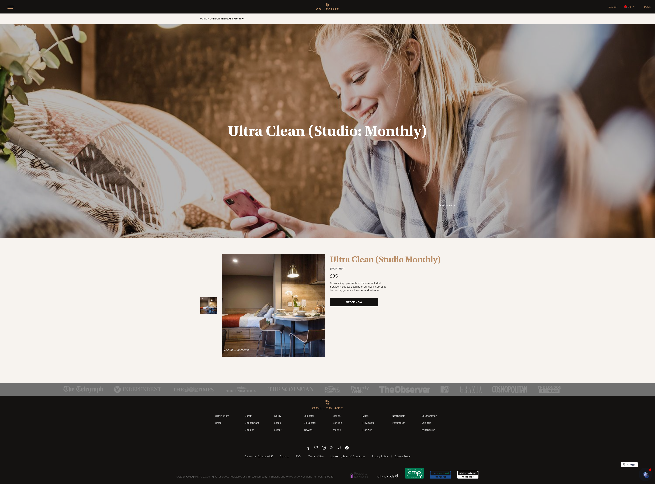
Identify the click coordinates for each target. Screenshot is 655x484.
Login (647, 6)
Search (612, 6)
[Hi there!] (645, 474)
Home (203, 18)
